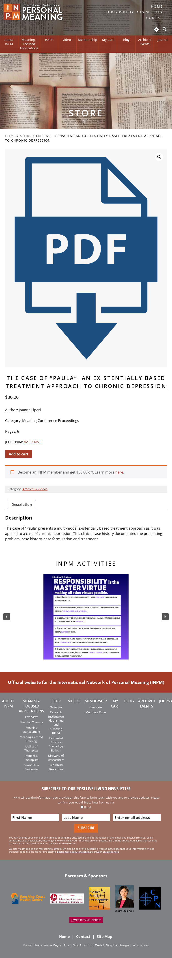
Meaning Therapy (31, 722)
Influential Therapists (31, 758)
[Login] (156, 29)
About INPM (8, 42)
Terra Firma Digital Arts (51, 945)
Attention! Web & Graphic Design (104, 945)
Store (26, 136)
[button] (6, 616)
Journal (163, 40)
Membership (87, 40)
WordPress (141, 945)
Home (157, 6)
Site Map (104, 936)
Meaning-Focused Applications (29, 44)
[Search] (164, 29)
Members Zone (96, 712)
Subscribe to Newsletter (134, 12)
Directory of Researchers (56, 757)
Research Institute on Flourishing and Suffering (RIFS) (56, 722)
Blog (126, 40)
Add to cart (18, 454)
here (119, 472)
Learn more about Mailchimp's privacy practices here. (88, 851)
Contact (155, 18)
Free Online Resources (31, 767)
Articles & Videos (34, 489)
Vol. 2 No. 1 (33, 442)
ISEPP (49, 40)
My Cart (108, 40)
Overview (31, 717)
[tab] (22, 504)
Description (21, 504)
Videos (67, 40)
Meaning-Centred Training (31, 739)
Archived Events (144, 42)
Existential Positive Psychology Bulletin (56, 744)
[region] (86, 617)
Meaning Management (31, 730)
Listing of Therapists (31, 748)
